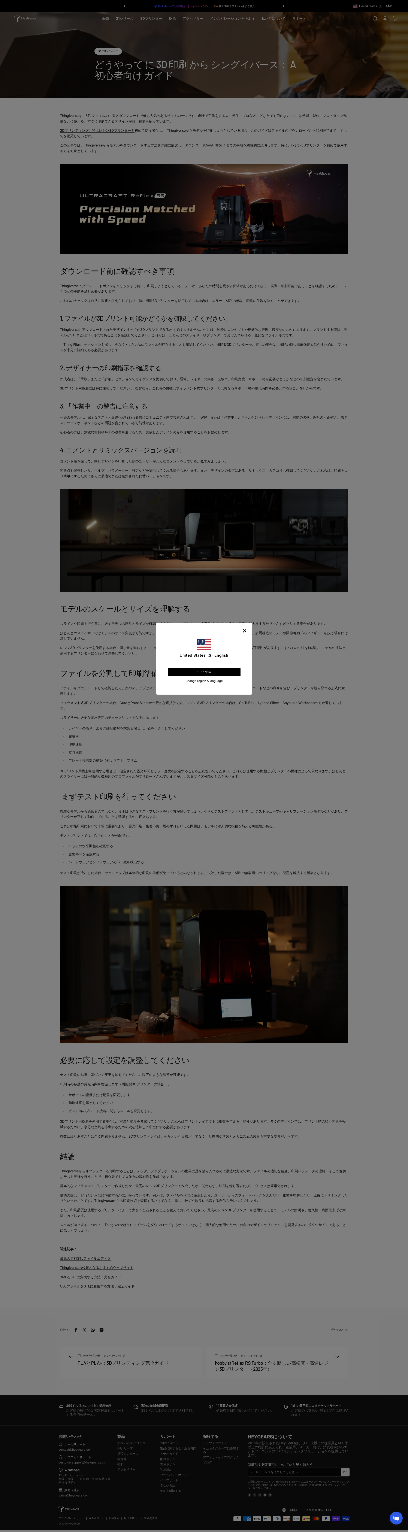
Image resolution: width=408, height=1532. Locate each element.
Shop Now (204, 672)
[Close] (244, 631)
